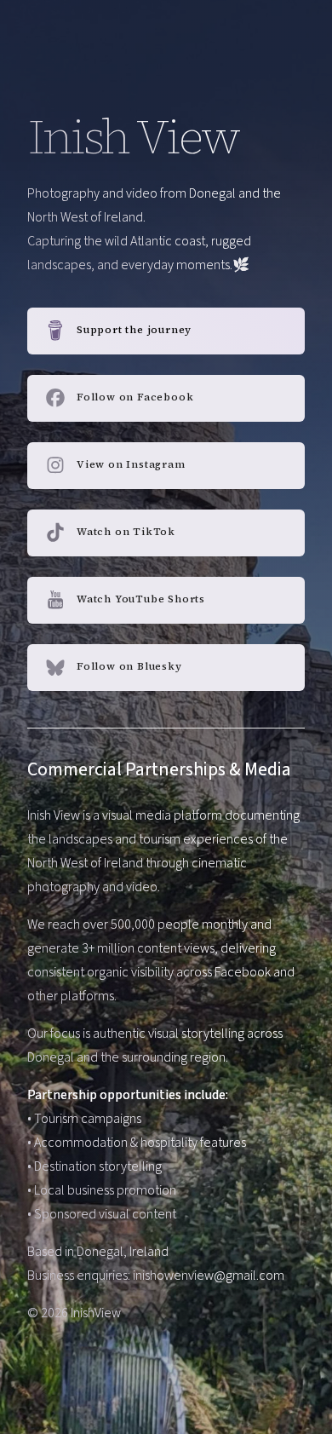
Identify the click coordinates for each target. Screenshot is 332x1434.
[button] (166, 331)
